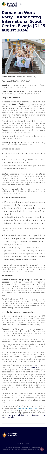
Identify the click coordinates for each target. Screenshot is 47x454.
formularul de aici (32, 367)
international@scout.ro (28, 408)
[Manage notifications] (42, 449)
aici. (23, 138)
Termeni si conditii (23, 443)
